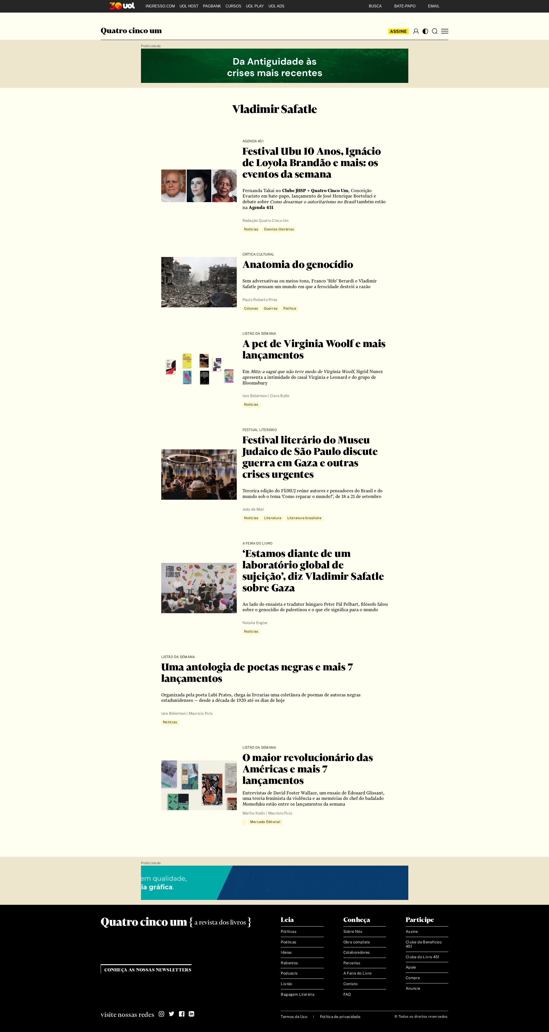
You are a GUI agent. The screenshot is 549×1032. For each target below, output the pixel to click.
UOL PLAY (255, 6)
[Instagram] (161, 1014)
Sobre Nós (353, 931)
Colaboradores (356, 952)
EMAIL (433, 6)
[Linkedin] (191, 1014)
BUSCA (375, 6)
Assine (398, 31)
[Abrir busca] (434, 31)
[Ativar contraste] (425, 31)
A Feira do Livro (357, 973)
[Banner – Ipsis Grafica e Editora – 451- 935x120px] (274, 883)
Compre (413, 978)
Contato (350, 984)
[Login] (416, 31)
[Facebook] (181, 1014)
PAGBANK (212, 6)
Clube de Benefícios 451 (424, 944)
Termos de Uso (294, 1017)
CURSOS (233, 6)
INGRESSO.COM (160, 6)
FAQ (347, 994)
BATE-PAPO (404, 6)
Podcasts (289, 973)
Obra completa (356, 942)
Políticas (289, 931)
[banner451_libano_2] (274, 66)
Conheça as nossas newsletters (148, 970)
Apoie (411, 967)
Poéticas (288, 942)
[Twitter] (171, 1014)
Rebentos (289, 963)
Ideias (286, 952)
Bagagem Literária (297, 994)
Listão (286, 984)
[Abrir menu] (444, 31)
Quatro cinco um (131, 31)
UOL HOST (189, 6)
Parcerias (352, 963)
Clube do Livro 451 (422, 957)
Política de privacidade (340, 1017)
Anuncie (413, 988)
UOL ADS (276, 6)
